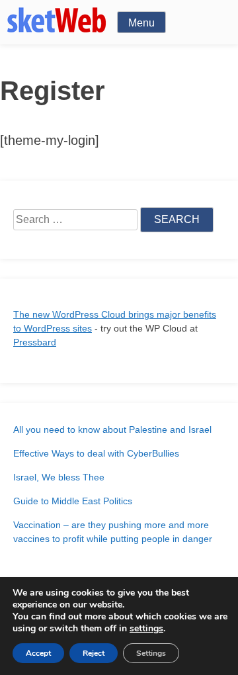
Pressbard (34, 342)
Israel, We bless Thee (58, 477)
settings (146, 629)
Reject (93, 653)
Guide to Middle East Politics (72, 501)
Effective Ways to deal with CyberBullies (96, 453)
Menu (141, 22)
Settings (151, 653)
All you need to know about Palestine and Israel (112, 429)
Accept (38, 653)
